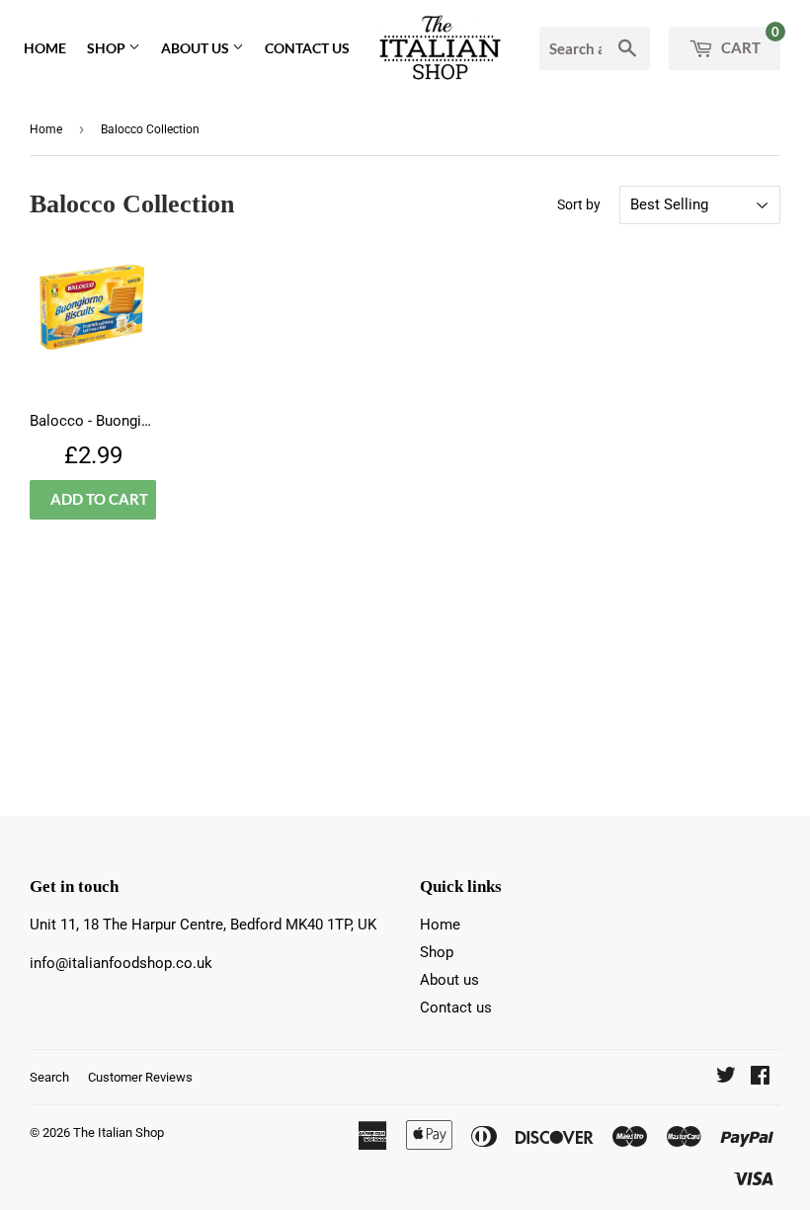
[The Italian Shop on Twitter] (726, 1078)
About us (196, 48)
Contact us (307, 48)
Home (45, 48)
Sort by (579, 204)
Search (49, 1077)
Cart (748, 41)
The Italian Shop (118, 1132)
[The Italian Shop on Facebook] (760, 1078)
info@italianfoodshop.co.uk (121, 963)
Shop (107, 48)
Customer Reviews (140, 1077)
